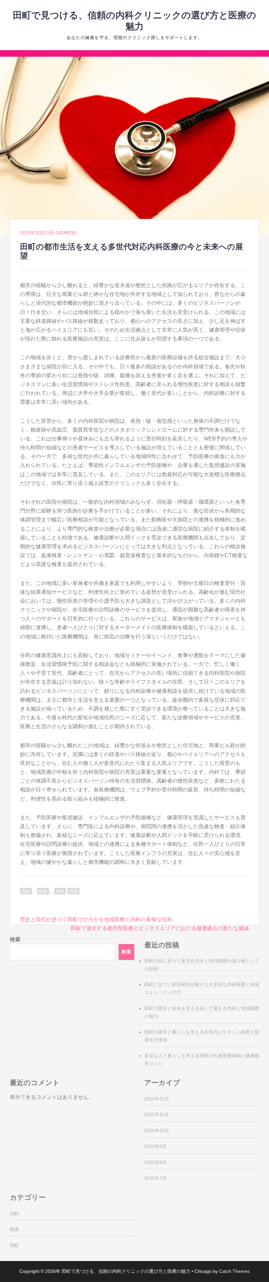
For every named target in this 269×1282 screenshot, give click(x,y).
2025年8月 (155, 1162)
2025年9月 (155, 1146)
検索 (15, 939)
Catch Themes (234, 1271)
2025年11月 (156, 1114)
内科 (26, 891)
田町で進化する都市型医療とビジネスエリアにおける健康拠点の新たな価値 (160, 928)
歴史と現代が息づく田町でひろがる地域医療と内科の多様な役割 (96, 919)
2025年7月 (155, 1178)
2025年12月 (156, 1098)
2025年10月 (156, 1130)
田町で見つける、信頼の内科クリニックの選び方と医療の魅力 (126, 1271)
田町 (60, 891)
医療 (43, 891)
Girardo (66, 232)
